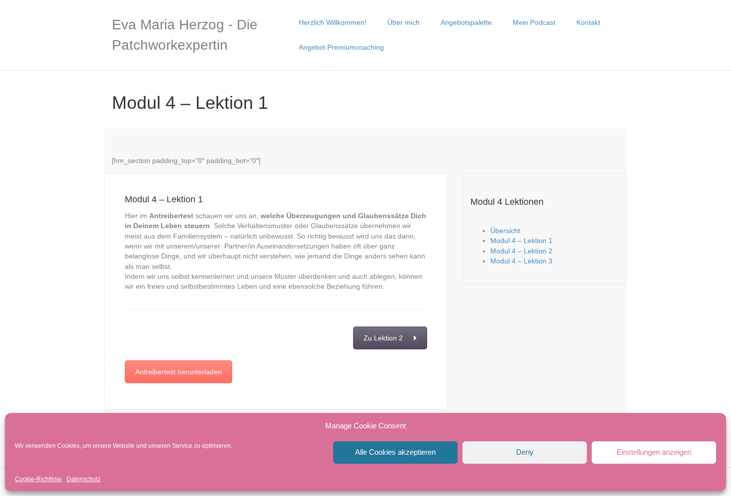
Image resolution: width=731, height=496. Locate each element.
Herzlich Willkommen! (332, 22)
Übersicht (505, 231)
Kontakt (588, 22)
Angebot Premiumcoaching (341, 47)
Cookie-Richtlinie (38, 479)
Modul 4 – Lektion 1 (521, 241)
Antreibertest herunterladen (178, 372)
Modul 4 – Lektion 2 (521, 251)
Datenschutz (83, 479)
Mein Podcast (534, 22)
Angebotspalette (466, 22)
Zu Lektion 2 (383, 338)
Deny (525, 452)
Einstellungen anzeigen (654, 452)
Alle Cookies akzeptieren (395, 452)
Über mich (403, 22)
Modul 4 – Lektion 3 (521, 261)
